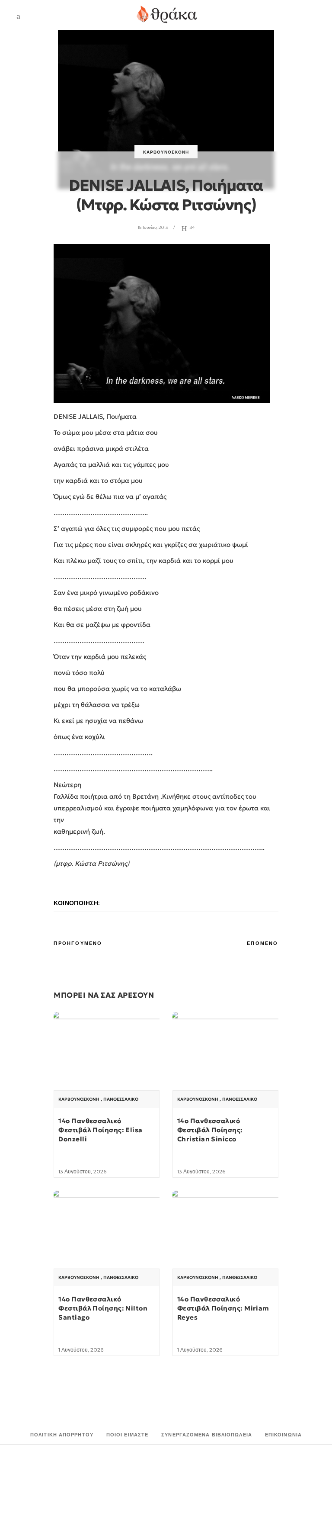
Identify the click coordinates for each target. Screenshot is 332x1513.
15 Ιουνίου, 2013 (152, 227)
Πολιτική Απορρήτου (61, 1435)
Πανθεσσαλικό (120, 1099)
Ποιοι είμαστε (127, 1435)
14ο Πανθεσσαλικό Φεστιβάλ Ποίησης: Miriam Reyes (223, 1308)
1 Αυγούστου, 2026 (80, 1349)
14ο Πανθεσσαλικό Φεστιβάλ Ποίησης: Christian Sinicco (210, 1130)
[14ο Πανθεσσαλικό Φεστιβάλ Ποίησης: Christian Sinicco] (225, 1052)
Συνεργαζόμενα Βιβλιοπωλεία (206, 1435)
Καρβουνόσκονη (166, 152)
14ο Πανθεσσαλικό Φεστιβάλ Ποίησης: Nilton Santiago (102, 1308)
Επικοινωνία (283, 1435)
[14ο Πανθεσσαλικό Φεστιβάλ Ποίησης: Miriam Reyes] (225, 1230)
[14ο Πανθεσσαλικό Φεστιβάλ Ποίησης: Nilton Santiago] (107, 1230)
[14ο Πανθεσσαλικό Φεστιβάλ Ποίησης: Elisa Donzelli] (107, 1052)
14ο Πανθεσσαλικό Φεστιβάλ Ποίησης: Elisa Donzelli (100, 1130)
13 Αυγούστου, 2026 (82, 1171)
